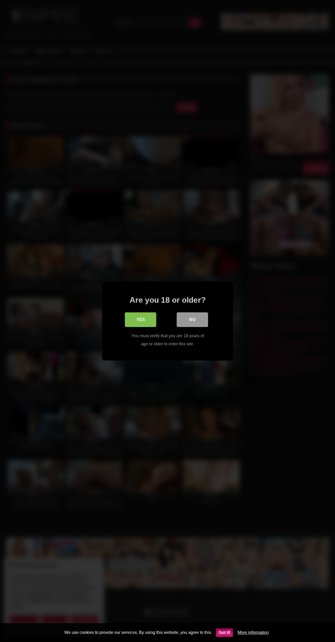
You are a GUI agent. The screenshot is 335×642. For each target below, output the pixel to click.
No (192, 319)
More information (253, 632)
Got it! (224, 632)
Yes (140, 319)
